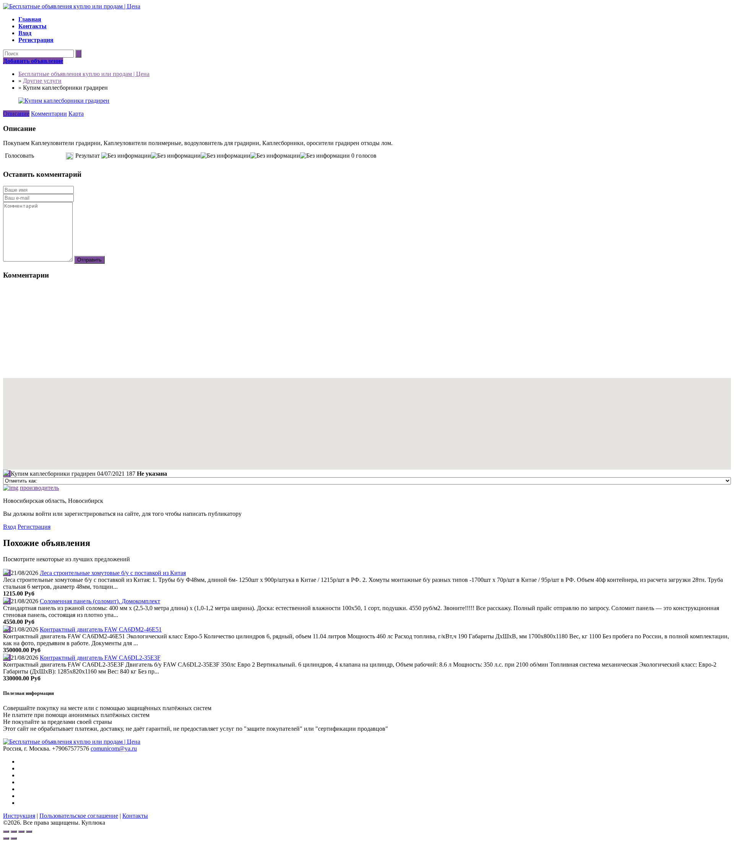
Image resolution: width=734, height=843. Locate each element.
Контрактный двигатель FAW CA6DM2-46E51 (101, 629)
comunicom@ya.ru (114, 748)
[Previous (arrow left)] (6, 838)
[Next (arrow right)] (14, 838)
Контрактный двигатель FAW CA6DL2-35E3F (100, 657)
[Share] (14, 831)
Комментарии (49, 113)
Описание (16, 113)
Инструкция (19, 815)
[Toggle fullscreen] (21, 831)
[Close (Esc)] (6, 831)
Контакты (135, 815)
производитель (39, 487)
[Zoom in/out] (29, 831)
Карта (76, 113)
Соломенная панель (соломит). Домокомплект (100, 601)
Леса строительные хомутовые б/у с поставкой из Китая (113, 573)
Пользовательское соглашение (78, 815)
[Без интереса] (38, 156)
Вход (9, 526)
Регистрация (34, 526)
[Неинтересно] (41, 156)
